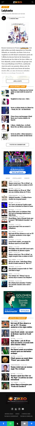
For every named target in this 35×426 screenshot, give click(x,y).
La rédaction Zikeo (13, 18)
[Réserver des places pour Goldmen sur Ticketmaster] (17, 302)
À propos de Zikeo (26, 414)
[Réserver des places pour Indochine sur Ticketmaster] (17, 162)
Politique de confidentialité (11, 416)
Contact (17, 414)
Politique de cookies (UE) (26, 416)
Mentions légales (9, 414)
